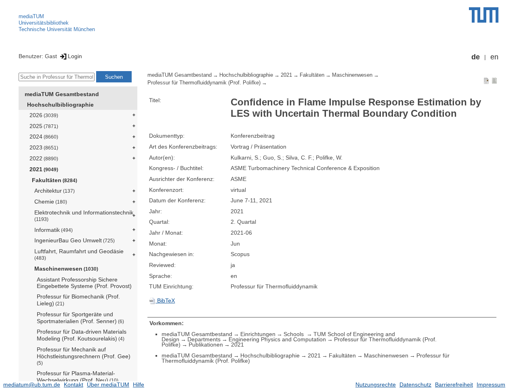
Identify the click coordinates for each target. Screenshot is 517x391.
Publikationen (206, 344)
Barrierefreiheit (454, 384)
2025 (43, 126)
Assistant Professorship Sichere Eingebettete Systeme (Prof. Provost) (84, 283)
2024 (43, 136)
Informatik (53, 230)
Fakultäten (54, 180)
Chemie (50, 201)
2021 (43, 169)
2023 (43, 147)
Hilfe (138, 384)
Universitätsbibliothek (44, 23)
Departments (204, 339)
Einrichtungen (257, 334)
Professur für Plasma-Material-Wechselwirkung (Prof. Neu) (77, 376)
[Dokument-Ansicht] (486, 80)
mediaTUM (31, 16)
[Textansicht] (494, 80)
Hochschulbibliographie (60, 104)
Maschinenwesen (66, 268)
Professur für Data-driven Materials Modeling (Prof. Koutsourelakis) (81, 335)
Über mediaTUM (108, 384)
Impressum (491, 384)
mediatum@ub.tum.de (31, 384)
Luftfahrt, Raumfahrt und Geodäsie (79, 254)
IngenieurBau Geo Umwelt (74, 240)
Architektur (54, 190)
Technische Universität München (57, 29)
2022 (43, 158)
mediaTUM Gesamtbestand (62, 94)
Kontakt (73, 384)
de (475, 57)
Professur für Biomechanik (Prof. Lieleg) (78, 300)
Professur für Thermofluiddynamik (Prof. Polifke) (204, 83)
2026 (43, 115)
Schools (294, 334)
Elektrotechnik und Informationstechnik (83, 215)
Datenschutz (415, 384)
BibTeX (165, 300)
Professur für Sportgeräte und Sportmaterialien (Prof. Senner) (80, 317)
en (494, 57)
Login (75, 56)
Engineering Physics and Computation (277, 339)
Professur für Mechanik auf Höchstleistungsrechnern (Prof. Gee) (83, 356)
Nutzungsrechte (375, 384)
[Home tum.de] (483, 15)
